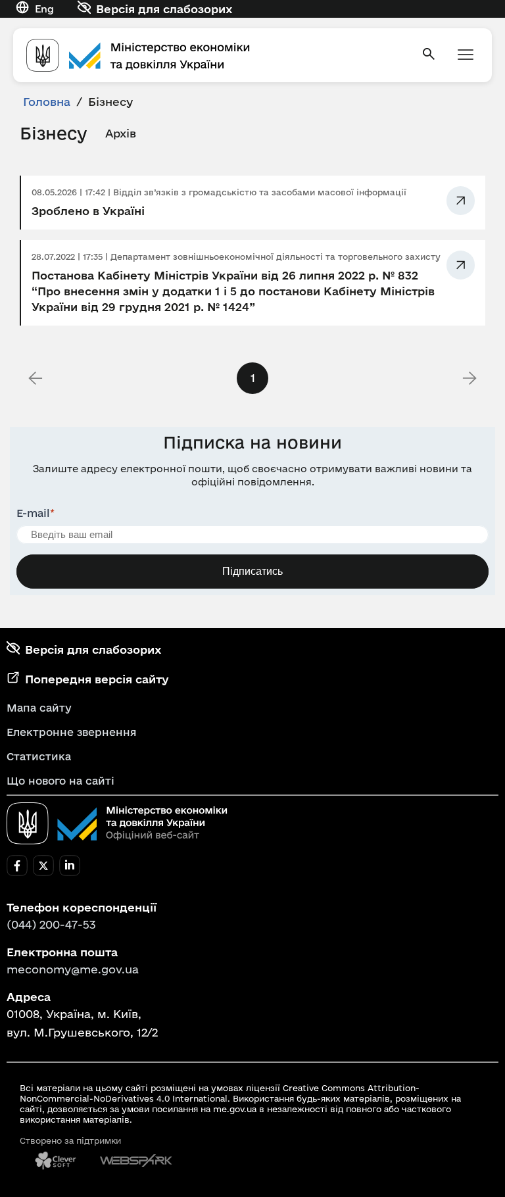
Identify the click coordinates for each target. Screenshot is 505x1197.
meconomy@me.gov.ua (73, 969)
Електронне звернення (72, 732)
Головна (46, 101)
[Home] (215, 55)
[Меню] (465, 55)
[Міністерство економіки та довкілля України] (117, 823)
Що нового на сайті (60, 781)
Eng (44, 8)
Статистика (39, 756)
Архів (120, 133)
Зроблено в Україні (88, 211)
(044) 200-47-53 (51, 924)
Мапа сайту (39, 708)
